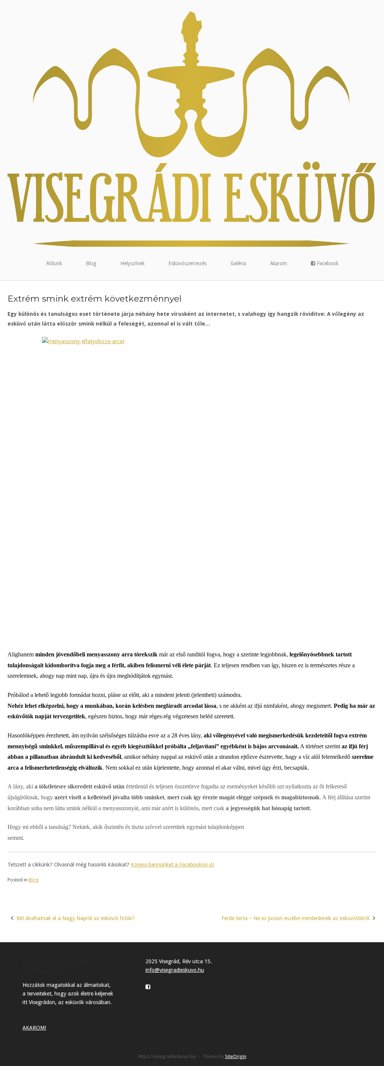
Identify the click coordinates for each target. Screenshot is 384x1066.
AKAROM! (34, 1028)
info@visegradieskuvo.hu (175, 970)
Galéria (238, 263)
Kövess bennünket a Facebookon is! (172, 865)
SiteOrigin (235, 1056)
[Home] (192, 129)
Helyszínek (132, 263)
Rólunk (54, 263)
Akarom (278, 263)
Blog (91, 263)
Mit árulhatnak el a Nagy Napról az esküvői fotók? (75, 918)
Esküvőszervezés (187, 263)
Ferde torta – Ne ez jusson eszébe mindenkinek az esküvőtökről (295, 918)
